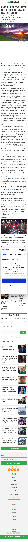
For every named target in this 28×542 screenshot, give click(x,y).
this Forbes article (10, 189)
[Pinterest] (18, 469)
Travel (14, 526)
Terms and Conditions (14, 498)
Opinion (14, 519)
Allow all (14, 280)
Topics (14, 480)
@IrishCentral (11, 22)
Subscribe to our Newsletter (14, 463)
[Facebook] (9, 469)
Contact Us (14, 487)
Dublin (12, 169)
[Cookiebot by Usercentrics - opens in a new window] (19, 250)
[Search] (25, 2)
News (14, 512)
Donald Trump (18, 63)
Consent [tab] (4, 254)
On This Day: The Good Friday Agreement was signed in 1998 (4, 305)
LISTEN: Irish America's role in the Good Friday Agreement (13, 298)
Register (14, 501)
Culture (14, 523)
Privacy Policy (14, 494)
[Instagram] (15, 469)
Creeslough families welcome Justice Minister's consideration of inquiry (22, 300)
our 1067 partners (11, 262)
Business (14, 516)
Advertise (14, 491)
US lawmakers (8, 176)
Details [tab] (11, 254)
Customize (13, 285)
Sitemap (14, 504)
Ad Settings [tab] (18, 254)
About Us (14, 484)
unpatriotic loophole (7, 181)
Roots (14, 529)
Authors (14, 477)
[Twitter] (12, 469)
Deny (14, 291)
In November (4, 154)
